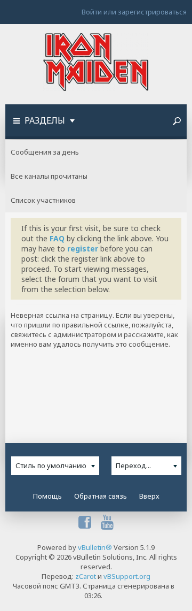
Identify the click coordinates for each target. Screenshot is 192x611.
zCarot (85, 576)
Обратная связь (100, 496)
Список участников (43, 200)
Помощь (47, 496)
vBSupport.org (126, 576)
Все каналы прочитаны (49, 176)
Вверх (149, 496)
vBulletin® (95, 547)
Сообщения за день (45, 152)
